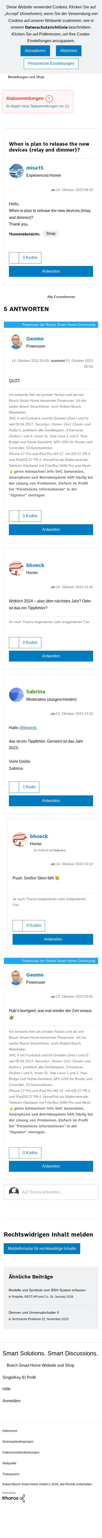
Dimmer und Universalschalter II (36, 1333)
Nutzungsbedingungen (18, 1469)
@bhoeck (29, 740)
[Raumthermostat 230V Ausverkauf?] (85, 298)
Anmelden (12, 1428)
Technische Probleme (28, 1340)
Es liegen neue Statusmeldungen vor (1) (40, 107)
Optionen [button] (89, 183)
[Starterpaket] (94, 298)
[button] (34, 58)
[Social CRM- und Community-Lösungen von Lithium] (13, 1530)
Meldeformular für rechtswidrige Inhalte (47, 1269)
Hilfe (7, 1417)
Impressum (10, 1459)
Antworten (51, 272)
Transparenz (11, 1502)
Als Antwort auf (51, 864)
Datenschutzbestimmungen (22, 1480)
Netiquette (10, 1491)
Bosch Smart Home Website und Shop (45, 1393)
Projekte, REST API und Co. (32, 1317)
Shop (51, 234)
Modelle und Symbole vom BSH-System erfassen (50, 1311)
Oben (92, 1458)
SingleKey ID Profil (20, 1405)
